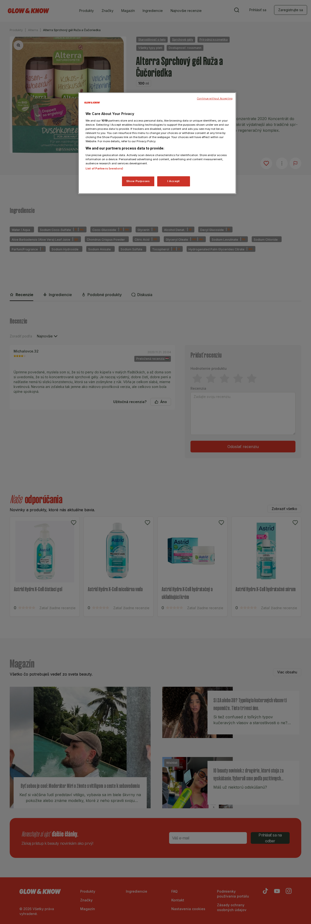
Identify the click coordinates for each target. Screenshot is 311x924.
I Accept (173, 181)
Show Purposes (138, 181)
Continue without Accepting (215, 98)
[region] (157, 143)
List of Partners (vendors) (104, 168)
